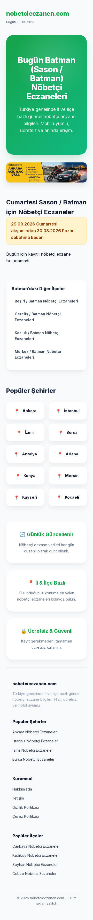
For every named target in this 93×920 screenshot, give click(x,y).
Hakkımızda (22, 789)
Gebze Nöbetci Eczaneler (34, 873)
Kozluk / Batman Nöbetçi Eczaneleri (37, 336)
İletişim (18, 798)
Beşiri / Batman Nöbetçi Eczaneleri (46, 301)
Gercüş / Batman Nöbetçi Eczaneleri (38, 317)
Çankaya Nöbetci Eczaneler (36, 846)
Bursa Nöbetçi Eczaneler (33, 759)
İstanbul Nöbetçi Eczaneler (35, 741)
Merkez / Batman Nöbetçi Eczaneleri (38, 354)
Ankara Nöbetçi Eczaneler (34, 732)
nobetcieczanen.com (37, 13)
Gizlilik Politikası (25, 807)
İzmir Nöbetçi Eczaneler (32, 750)
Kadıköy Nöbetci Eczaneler (35, 855)
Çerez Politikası (25, 816)
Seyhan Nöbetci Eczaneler (35, 864)
